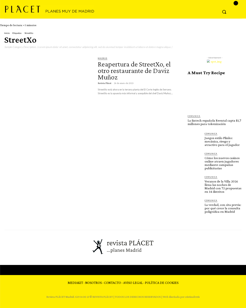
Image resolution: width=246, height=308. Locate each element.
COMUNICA (194, 116)
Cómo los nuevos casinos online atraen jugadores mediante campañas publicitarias (222, 163)
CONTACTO (112, 283)
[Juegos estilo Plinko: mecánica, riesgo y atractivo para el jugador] (195, 139)
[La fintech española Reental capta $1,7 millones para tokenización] (215, 95)
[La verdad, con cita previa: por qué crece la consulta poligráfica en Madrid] (195, 206)
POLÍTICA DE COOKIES (161, 283)
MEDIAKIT (75, 283)
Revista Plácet (104, 83)
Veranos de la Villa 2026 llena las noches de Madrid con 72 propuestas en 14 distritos (223, 186)
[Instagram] (236, 3)
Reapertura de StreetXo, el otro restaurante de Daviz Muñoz (134, 70)
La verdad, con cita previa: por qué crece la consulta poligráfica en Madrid (223, 208)
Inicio (7, 33)
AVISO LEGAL (133, 283)
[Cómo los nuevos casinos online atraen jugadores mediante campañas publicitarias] (195, 159)
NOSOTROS (93, 283)
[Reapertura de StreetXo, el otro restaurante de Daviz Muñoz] (48, 82)
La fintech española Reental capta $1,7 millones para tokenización (214, 122)
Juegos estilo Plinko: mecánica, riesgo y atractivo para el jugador (222, 141)
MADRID (102, 58)
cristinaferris (192, 296)
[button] (224, 11)
